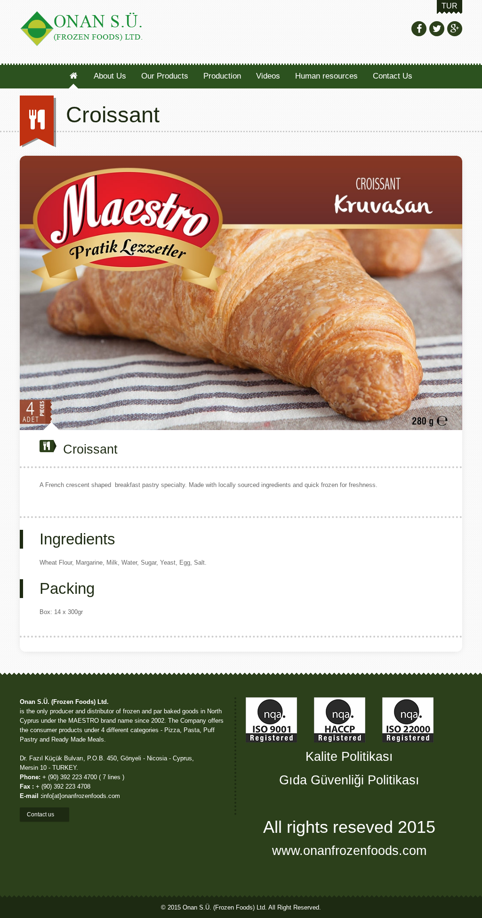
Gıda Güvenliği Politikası (349, 780)
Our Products (164, 76)
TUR (450, 5)
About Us (110, 76)
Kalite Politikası (349, 756)
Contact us (41, 814)
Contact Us (392, 76)
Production (222, 76)
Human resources (326, 76)
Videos (268, 76)
